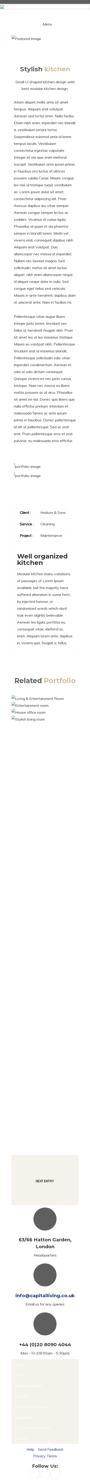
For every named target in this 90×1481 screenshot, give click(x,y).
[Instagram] (45, 1473)
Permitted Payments (32, 1406)
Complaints (24, 1417)
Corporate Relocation (32, 1428)
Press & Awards (28, 1385)
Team (19, 1364)
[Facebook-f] (35, 1473)
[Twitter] (55, 1473)
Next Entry (45, 1181)
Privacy (21, 1438)
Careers (21, 1396)
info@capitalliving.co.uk (45, 1295)
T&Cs (19, 1375)
